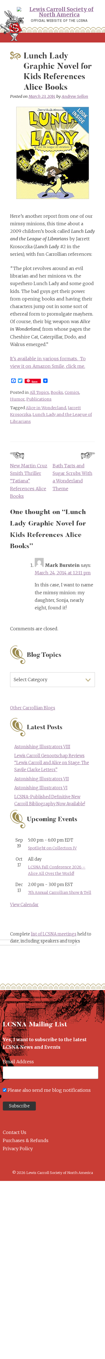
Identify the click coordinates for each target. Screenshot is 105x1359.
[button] (52, 37)
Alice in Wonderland (46, 407)
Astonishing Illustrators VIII (42, 746)
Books (57, 392)
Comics (72, 392)
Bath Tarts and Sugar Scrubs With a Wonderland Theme (72, 477)
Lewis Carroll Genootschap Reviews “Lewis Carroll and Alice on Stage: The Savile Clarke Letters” (51, 762)
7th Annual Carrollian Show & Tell (59, 892)
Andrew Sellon (75, 96)
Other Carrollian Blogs (32, 708)
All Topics (39, 392)
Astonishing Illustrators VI (40, 787)
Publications (39, 399)
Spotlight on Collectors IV (52, 848)
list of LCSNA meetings (53, 934)
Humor (17, 399)
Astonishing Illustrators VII (41, 779)
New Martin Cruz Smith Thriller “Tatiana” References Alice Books (28, 481)
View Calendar (24, 904)
